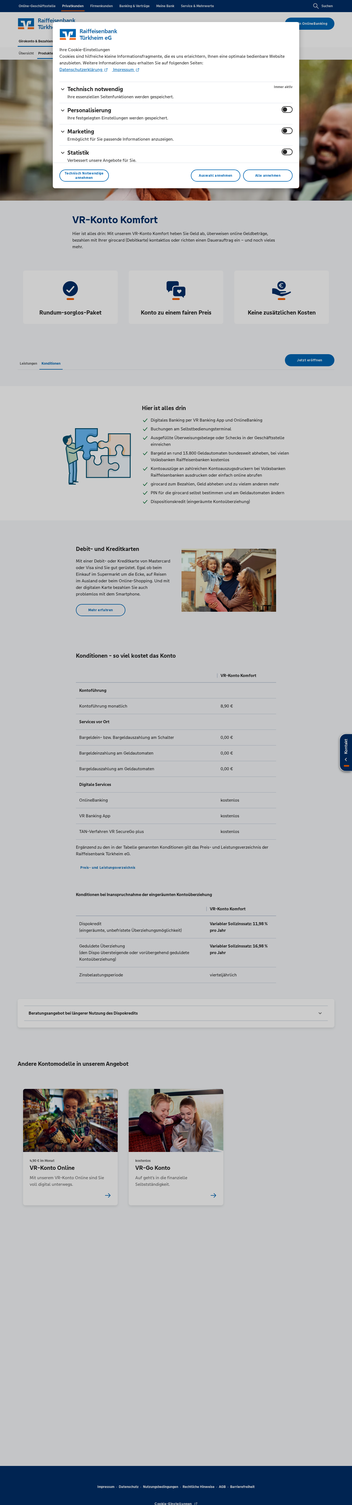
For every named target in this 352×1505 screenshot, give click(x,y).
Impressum (123, 69)
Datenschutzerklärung (81, 69)
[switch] (287, 109)
